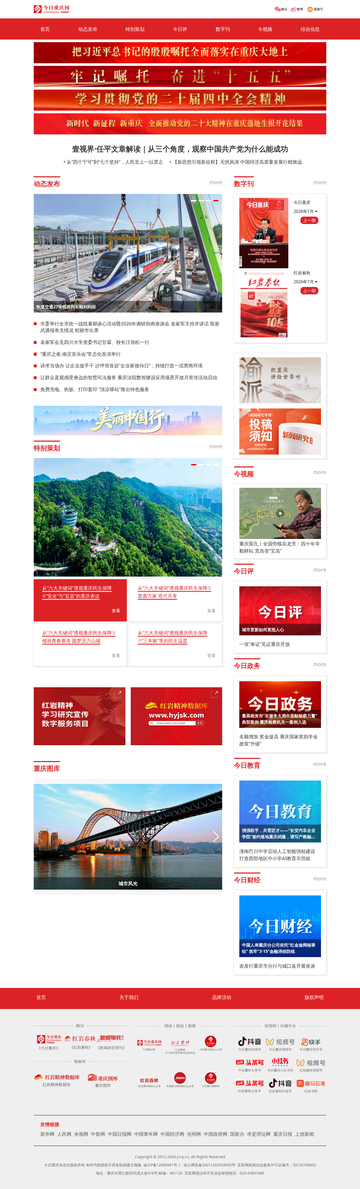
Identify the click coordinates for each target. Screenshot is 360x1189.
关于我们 (128, 997)
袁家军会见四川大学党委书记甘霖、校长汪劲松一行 (94, 342)
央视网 (81, 1134)
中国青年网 (146, 1134)
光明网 (194, 1134)
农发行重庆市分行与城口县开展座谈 (277, 966)
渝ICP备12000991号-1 (162, 1164)
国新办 (237, 1134)
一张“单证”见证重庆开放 (264, 644)
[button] (193, 200)
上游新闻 (304, 1134)
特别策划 (134, 29)
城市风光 (128, 883)
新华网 (47, 1134)
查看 (116, 610)
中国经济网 (172, 1134)
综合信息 (310, 29)
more (215, 182)
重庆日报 (282, 1134)
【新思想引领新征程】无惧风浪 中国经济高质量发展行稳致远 (237, 162)
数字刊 (223, 29)
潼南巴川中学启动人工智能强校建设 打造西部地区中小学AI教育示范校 (277, 854)
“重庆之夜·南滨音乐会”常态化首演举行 (80, 354)
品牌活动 (221, 997)
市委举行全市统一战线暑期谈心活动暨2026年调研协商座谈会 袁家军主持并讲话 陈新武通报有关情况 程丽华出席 (130, 327)
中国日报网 (120, 1134)
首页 (45, 29)
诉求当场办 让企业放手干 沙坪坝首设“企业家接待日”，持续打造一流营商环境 (121, 365)
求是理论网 (259, 1134)
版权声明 (314, 997)
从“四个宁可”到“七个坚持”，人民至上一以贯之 (115, 162)
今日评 (180, 29)
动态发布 (87, 29)
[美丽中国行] (128, 420)
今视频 (265, 29)
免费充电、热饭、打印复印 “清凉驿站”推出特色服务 (94, 389)
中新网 (98, 1134)
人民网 (64, 1134)
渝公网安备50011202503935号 (209, 1164)
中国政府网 (215, 1134)
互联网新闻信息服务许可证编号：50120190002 (276, 1164)
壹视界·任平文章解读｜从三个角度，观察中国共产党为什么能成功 (180, 149)
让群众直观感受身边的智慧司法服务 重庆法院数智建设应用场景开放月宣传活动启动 (128, 377)
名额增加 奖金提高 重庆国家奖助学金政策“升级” (278, 740)
